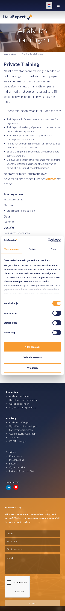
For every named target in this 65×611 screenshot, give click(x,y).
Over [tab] (53, 249)
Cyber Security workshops (23, 433)
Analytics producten (19, 396)
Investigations (16, 459)
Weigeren (32, 368)
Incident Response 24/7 (21, 471)
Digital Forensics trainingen (23, 426)
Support (13, 463)
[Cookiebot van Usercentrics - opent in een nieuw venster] (47, 240)
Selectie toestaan (32, 357)
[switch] (56, 313)
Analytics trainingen (19, 422)
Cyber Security (17, 467)
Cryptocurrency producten (23, 407)
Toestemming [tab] (11, 249)
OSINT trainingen (18, 441)
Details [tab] (32, 249)
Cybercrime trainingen (21, 429)
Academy (15, 54)
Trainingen (14, 437)
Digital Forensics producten (23, 400)
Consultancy (15, 456)
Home (6, 54)
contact (51, 179)
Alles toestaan (32, 347)
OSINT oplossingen (19, 403)
